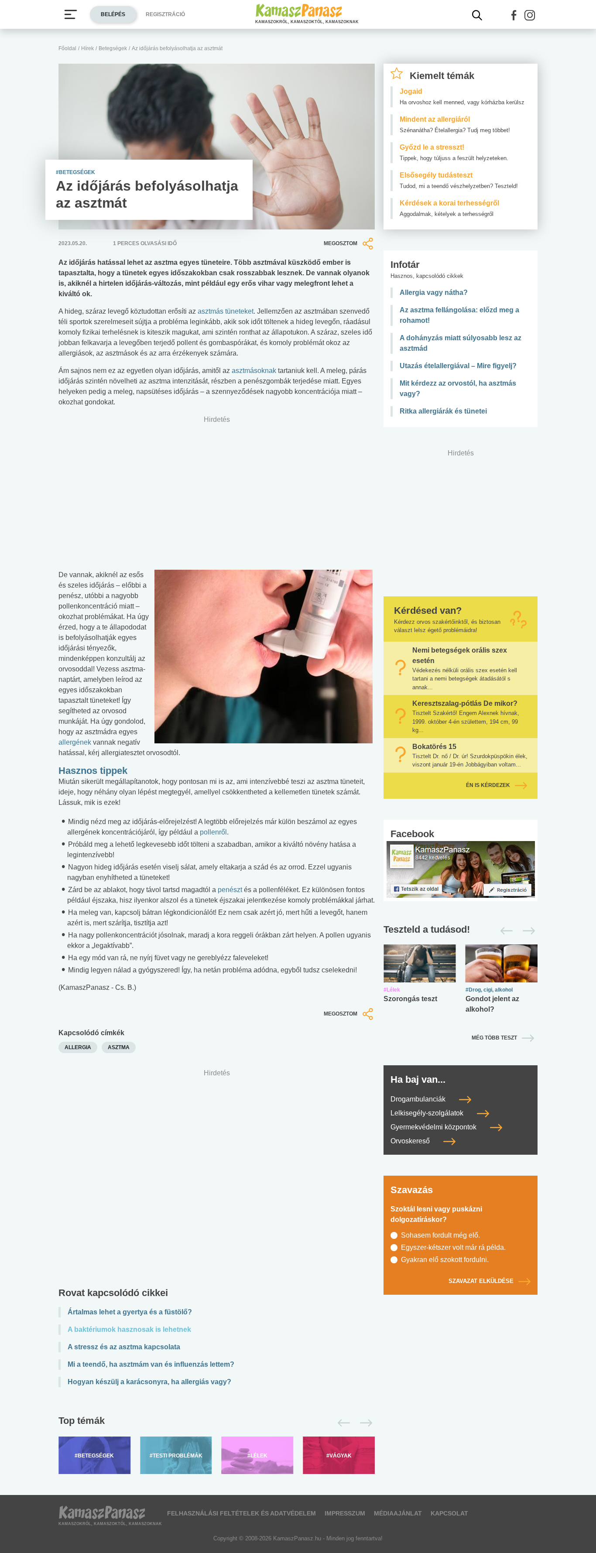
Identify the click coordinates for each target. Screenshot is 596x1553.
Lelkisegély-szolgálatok (427, 1113)
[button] (514, 15)
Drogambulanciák (418, 1099)
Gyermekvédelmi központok (434, 1127)
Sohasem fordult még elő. (440, 1235)
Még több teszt (494, 1038)
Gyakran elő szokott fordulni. (445, 1259)
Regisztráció (165, 14)
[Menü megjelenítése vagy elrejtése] (70, 14)
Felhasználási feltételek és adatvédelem (241, 1513)
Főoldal (67, 48)
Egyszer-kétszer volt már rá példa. (453, 1247)
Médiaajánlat (398, 1513)
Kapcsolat (449, 1513)
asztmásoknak (255, 370)
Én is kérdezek (488, 785)
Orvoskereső (411, 1141)
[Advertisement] (216, 1180)
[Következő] (364, 1423)
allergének (74, 742)
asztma (119, 1047)
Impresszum (345, 1513)
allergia (78, 1047)
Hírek (87, 48)
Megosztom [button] (340, 243)
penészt (230, 889)
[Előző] (341, 1423)
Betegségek (113, 48)
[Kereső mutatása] (477, 15)
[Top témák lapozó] (216, 1423)
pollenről (213, 832)
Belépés (113, 14)
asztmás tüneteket (225, 311)
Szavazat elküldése (481, 1281)
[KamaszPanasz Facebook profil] (461, 868)
